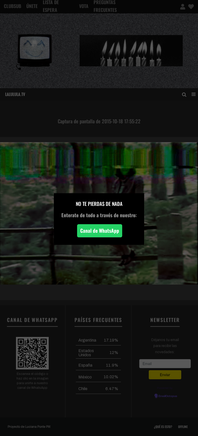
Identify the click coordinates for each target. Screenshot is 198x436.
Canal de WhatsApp (99, 230)
